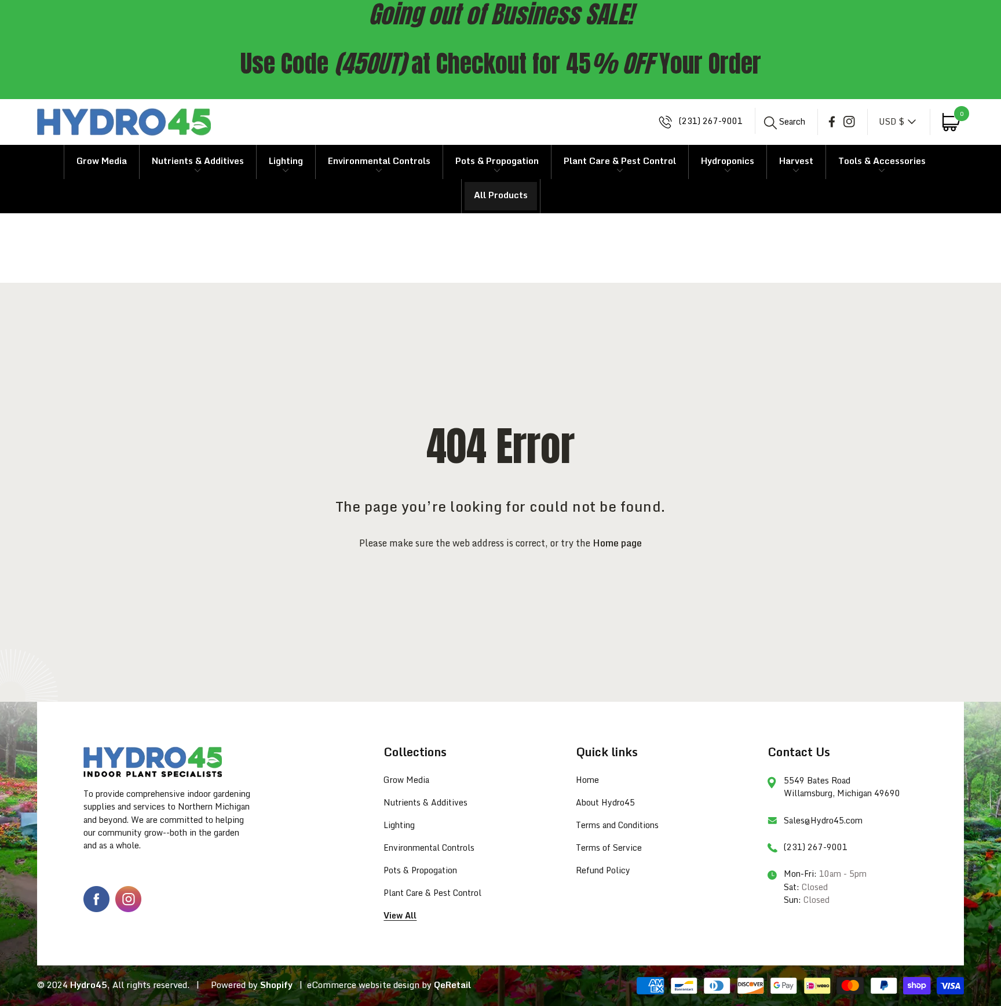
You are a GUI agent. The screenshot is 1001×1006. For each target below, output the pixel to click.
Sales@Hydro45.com (823, 820)
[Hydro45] (124, 122)
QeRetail (452, 985)
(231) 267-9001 (710, 121)
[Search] (770, 123)
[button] (784, 121)
